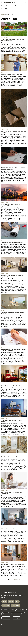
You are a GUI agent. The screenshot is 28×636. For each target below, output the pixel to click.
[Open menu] (2, 628)
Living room (5, 613)
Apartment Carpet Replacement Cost (12, 242)
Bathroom (5, 609)
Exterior (11, 601)
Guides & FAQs (4, 72)
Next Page (17, 579)
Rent (2, 347)
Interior (2, 310)
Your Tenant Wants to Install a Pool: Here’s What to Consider (13, 40)
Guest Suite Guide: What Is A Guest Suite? (13, 385)
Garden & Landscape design (17, 613)
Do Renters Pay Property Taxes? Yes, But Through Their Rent (13, 349)
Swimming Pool (4, 37)
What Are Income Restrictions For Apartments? (11, 205)
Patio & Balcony (6, 618)
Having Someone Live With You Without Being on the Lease (13, 168)
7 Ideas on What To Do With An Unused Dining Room (12, 313)
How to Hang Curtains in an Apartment (12, 564)
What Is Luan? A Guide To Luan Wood (12, 74)
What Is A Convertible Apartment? (11, 529)
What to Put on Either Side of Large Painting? (11, 421)
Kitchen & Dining (21, 609)
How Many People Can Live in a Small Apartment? (12, 276)
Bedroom (12, 609)
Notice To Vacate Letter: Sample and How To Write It (13, 131)
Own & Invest (6, 605)
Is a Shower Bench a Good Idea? (10, 457)
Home (2, 14)
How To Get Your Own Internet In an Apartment (11, 493)
